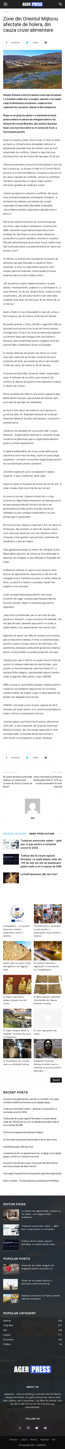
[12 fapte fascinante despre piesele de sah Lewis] (17, 984)
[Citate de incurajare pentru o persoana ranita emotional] (10, 1284)
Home (6, 11)
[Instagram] (28, 1428)
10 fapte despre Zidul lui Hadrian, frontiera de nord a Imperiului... (17, 1033)
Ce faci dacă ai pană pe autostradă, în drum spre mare (30, 1139)
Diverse (33, 1439)
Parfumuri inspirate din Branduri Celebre (23, 1132)
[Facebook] (20, 1428)
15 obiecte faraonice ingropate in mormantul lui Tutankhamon (46, 966)
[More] (45, 42)
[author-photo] (32, 813)
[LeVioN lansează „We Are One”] (11, 877)
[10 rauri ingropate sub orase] (48, 1018)
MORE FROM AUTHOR (41, 833)
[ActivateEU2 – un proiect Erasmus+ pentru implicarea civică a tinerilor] (17, 913)
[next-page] (34, 889)
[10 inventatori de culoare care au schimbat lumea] (17, 1048)
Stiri (13, 11)
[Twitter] (37, 1428)
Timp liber (44, 1439)
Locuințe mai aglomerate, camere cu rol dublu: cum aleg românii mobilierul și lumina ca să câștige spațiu (31, 1101)
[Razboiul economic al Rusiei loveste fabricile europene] (11, 1298)
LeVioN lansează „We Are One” (39, 874)
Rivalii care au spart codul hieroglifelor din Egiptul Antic (17, 966)
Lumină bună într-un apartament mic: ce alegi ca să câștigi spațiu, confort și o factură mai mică (32, 1155)
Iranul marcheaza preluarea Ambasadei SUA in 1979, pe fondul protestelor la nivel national (47, 781)
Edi (32, 818)
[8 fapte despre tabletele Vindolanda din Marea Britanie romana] (48, 984)
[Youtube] (45, 1428)
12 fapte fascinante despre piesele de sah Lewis (15, 1000)
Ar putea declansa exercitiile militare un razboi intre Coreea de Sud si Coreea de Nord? (17, 781)
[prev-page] (29, 889)
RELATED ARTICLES (14, 833)
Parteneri (14, 1439)
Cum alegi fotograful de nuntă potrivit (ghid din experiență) (32, 1173)
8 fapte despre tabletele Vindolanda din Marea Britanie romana (47, 1000)
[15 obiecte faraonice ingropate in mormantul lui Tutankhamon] (48, 950)
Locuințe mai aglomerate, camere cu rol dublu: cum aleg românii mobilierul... (41, 1214)
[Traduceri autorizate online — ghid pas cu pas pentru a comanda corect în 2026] (11, 844)
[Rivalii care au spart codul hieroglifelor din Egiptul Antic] (17, 950)
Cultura (24, 1439)
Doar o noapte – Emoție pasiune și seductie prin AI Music (31, 1180)
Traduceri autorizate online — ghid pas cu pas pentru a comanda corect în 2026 (41, 844)
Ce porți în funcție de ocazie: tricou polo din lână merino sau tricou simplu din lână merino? (30, 1165)
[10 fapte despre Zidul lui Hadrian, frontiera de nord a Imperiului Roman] (17, 1018)
